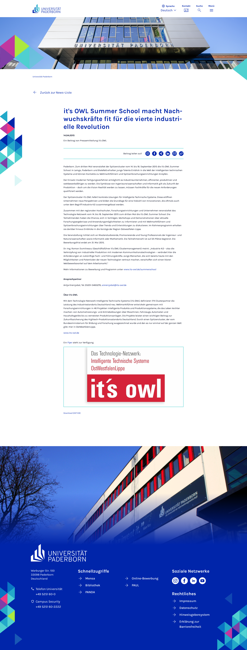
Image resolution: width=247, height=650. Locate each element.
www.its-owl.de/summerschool (140, 269)
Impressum (187, 601)
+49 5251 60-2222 (48, 607)
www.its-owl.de (71, 332)
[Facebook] (184, 580)
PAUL (135, 585)
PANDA (90, 592)
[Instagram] (175, 580)
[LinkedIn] (193, 580)
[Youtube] (202, 580)
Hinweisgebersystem (194, 615)
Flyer (69, 342)
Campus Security (48, 601)
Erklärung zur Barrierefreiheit (190, 624)
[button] (170, 8)
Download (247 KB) (72, 413)
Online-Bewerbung (145, 578)
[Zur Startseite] (47, 8)
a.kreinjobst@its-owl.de (114, 285)
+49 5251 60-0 (45, 594)
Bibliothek (92, 585)
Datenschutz (188, 608)
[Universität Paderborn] (123, 553)
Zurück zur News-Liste (56, 92)
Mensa (90, 578)
